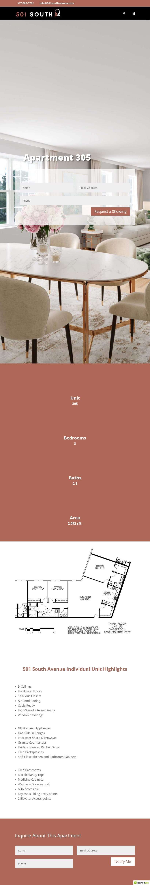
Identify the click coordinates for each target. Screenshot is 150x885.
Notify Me (123, 861)
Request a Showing (110, 211)
